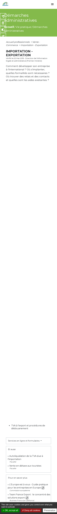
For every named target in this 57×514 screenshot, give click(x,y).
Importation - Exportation (34, 45)
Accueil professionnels (18, 42)
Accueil (9, 26)
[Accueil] (5, 4)
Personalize (49, 510)
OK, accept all (11, 510)
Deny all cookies (32, 510)
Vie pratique (23, 26)
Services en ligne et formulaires (24, 440)
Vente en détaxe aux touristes (25, 466)
